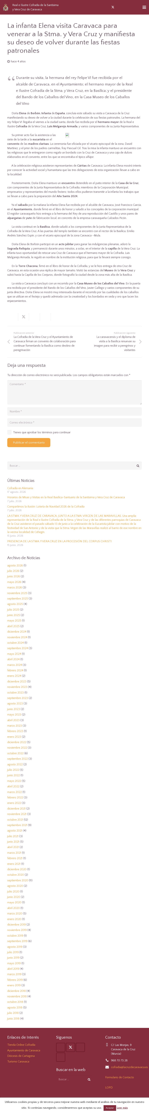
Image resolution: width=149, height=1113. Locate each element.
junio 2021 (13, 841)
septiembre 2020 (17, 880)
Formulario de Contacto (119, 1077)
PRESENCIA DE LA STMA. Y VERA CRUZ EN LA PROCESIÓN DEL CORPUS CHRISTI (59, 541)
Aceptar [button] (110, 1108)
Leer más (122, 1107)
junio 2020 (13, 897)
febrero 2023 (15, 731)
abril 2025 (13, 626)
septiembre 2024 (17, 648)
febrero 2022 (15, 797)
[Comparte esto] (12, 317)
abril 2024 (13, 659)
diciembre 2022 (16, 742)
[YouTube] (119, 7)
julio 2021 (13, 836)
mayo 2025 (14, 620)
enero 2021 (14, 864)
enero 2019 (14, 985)
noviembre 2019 (17, 930)
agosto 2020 (15, 886)
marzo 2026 (14, 587)
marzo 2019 (14, 974)
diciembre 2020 (17, 869)
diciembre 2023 (16, 681)
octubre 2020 (15, 874)
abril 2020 (13, 908)
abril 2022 (13, 786)
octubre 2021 (15, 819)
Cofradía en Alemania (20, 488)
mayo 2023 (14, 714)
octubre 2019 (15, 935)
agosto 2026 (15, 565)
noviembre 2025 (17, 593)
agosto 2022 (15, 764)
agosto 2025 (15, 604)
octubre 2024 (15, 642)
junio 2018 (13, 1018)
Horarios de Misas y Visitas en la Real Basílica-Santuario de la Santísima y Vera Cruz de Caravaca (66, 497)
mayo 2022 (14, 781)
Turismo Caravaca (18, 1061)
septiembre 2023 (17, 698)
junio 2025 (13, 615)
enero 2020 (14, 919)
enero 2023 (14, 736)
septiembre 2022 (17, 758)
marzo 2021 (14, 852)
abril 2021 (13, 847)
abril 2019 (13, 968)
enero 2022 (14, 803)
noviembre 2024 (17, 637)
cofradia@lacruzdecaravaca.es (129, 1067)
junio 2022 (13, 775)
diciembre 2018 (16, 991)
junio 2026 (13, 576)
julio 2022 (13, 770)
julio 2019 (13, 952)
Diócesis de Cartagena (21, 1056)
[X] (113, 7)
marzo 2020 (14, 913)
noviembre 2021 (17, 814)
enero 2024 (14, 676)
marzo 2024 (14, 665)
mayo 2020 (14, 902)
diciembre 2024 (16, 631)
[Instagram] (126, 7)
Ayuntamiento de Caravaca (23, 1050)
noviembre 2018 (17, 996)
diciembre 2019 (16, 924)
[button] (132, 7)
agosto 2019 (14, 946)
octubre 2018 (15, 1002)
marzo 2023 (14, 725)
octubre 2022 (15, 753)
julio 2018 (13, 1013)
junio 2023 (13, 709)
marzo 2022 (14, 792)
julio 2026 (13, 571)
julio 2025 (13, 609)
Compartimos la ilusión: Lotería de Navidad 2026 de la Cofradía (45, 506)
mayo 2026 (14, 582)
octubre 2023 (15, 692)
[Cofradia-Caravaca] (5, 7)
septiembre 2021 (17, 825)
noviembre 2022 (17, 747)
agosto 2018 (14, 1007)
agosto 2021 (14, 830)
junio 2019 (13, 957)
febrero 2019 (15, 980)
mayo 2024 (14, 654)
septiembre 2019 (17, 941)
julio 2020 (13, 891)
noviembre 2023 (17, 687)
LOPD (109, 1087)
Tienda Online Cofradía (21, 1044)
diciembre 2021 (16, 808)
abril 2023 (13, 720)
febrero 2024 (15, 670)
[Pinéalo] (45, 317)
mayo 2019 (14, 963)
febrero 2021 (15, 858)
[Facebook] (106, 7)
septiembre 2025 (17, 598)
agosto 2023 (15, 703)
